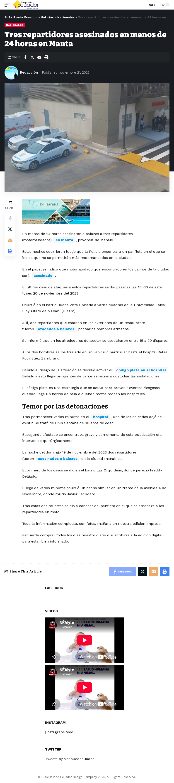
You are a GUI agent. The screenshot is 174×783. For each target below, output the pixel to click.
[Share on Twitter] (32, 57)
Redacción (29, 72)
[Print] (46, 57)
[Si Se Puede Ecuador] (25, 5)
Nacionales (14, 25)
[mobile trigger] (8, 5)
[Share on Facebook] (25, 57)
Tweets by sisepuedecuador (69, 759)
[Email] (39, 57)
